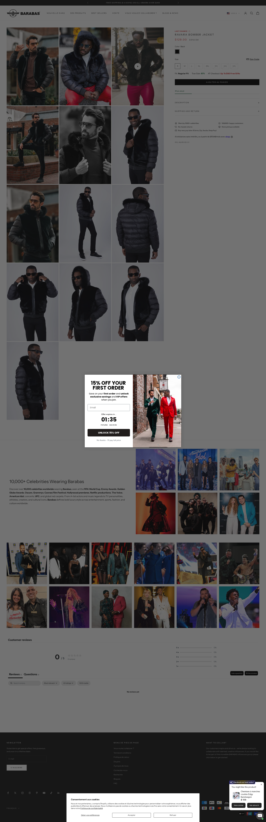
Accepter (131, 815)
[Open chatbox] (260, 816)
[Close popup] (261, 784)
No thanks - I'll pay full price (109, 440)
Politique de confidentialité (91, 808)
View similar (238, 805)
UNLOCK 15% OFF (108, 432)
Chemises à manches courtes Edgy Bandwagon (250, 794)
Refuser (173, 815)
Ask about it (254, 805)
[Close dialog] (179, 377)
